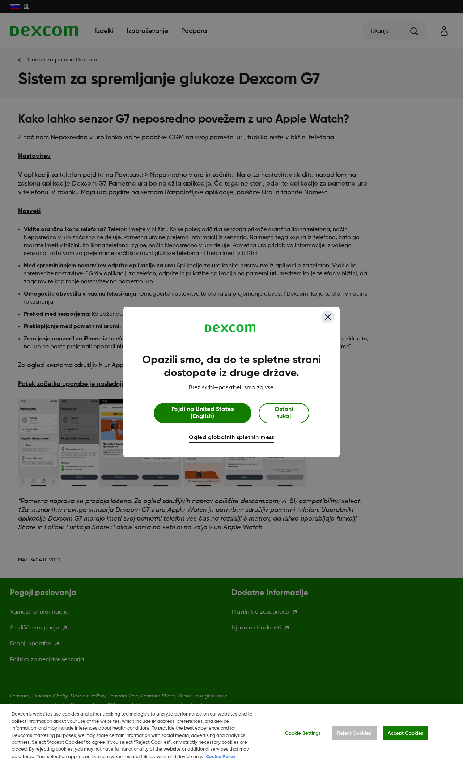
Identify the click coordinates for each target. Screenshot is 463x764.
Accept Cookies (406, 733)
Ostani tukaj (284, 413)
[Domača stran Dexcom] (230, 328)
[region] (231, 734)
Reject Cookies (354, 733)
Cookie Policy (220, 756)
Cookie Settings (303, 733)
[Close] (327, 316)
